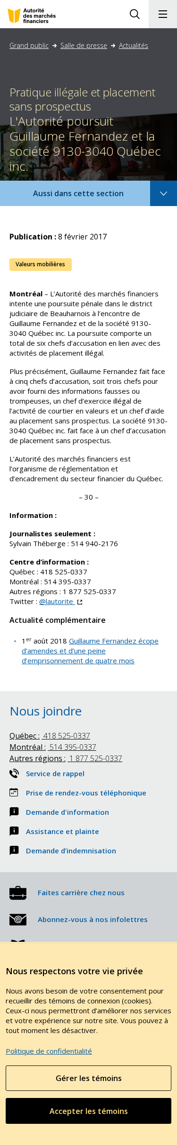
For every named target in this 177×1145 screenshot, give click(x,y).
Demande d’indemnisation (71, 850)
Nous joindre (45, 710)
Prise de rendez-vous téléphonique (86, 792)
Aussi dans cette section (91, 197)
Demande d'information (67, 812)
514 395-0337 (52, 747)
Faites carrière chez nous (81, 892)
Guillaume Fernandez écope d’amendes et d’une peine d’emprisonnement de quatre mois (90, 650)
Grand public (29, 45)
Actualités (133, 45)
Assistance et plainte (62, 831)
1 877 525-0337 (65, 758)
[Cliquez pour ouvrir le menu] (163, 14)
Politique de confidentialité (49, 1051)
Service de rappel (55, 773)
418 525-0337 (49, 736)
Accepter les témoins (89, 1111)
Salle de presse (83, 45)
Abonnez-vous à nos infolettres (93, 919)
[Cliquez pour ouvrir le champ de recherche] (134, 14)
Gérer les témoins (89, 1078)
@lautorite (60, 601)
